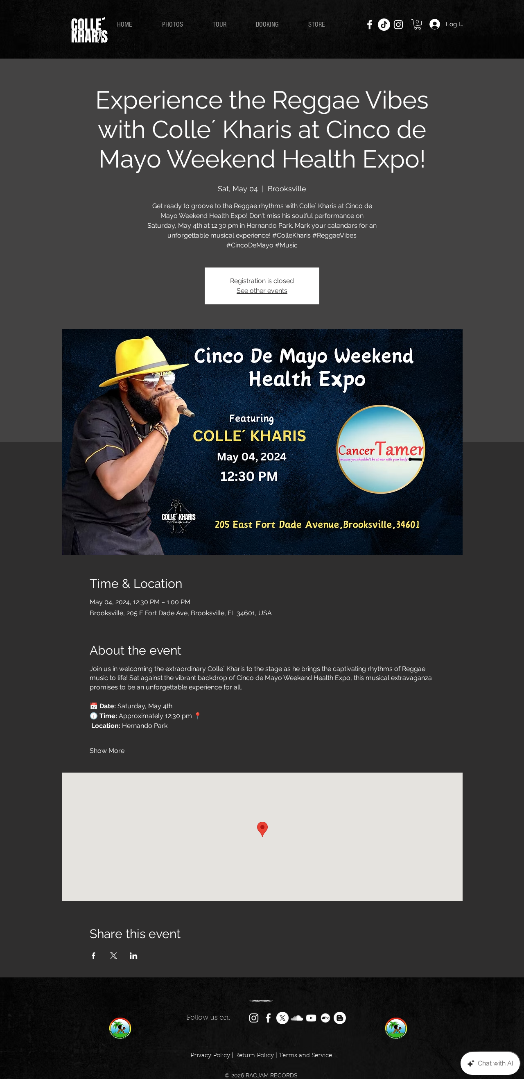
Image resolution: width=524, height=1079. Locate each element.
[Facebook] (370, 24)
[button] (417, 24)
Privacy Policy (210, 1056)
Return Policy (254, 1056)
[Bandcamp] (325, 1018)
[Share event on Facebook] (93, 955)
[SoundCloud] (297, 1018)
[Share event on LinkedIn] (134, 955)
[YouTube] (311, 1018)
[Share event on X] (113, 955)
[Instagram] (398, 24)
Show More (107, 751)
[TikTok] (384, 24)
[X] (282, 1018)
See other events (262, 291)
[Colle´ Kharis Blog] (340, 1018)
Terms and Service (305, 1056)
